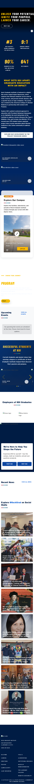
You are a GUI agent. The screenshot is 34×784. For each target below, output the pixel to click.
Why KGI (24, 464)
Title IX (20, 754)
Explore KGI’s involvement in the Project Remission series (17, 135)
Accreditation (22, 758)
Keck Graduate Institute (8, 740)
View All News (26, 482)
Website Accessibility (25, 775)
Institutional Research (25, 761)
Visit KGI (9, 464)
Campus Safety (5, 767)
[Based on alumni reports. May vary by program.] (25, 50)
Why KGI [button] (7, 26)
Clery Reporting (6, 771)
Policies (3, 764)
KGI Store (4, 754)
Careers (3, 758)
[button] (30, 377)
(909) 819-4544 (5, 747)
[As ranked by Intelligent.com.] (9, 52)
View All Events (24, 313)
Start (4, 301)
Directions (4, 761)
